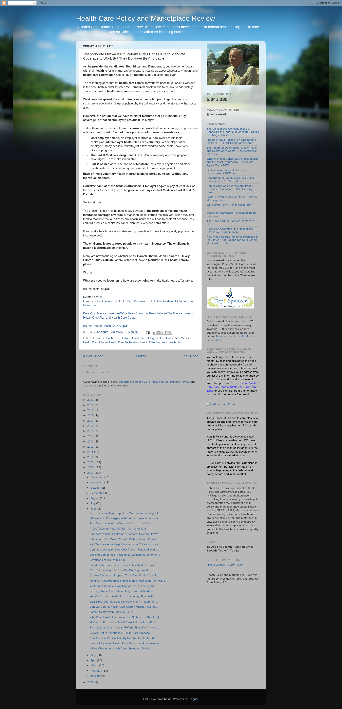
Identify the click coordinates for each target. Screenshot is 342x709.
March (94, 665)
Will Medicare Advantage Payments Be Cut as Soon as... (125, 544)
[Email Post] (147, 332)
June (93, 508)
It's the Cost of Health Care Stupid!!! (106, 325)
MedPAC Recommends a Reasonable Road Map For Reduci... (129, 580)
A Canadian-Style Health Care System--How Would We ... (126, 533)
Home (141, 356)
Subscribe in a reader (97, 372)
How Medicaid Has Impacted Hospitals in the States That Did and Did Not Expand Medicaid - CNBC (232, 240)
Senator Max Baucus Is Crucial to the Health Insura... (123, 565)
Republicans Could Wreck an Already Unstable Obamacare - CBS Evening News (230, 189)
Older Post (189, 356)
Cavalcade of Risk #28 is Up (107, 559)
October (95, 487)
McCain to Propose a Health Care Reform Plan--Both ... (124, 622)
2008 (90, 467)
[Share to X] (162, 333)
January (95, 675)
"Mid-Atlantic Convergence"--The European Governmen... (126, 518)
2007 (90, 472)
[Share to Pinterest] (170, 333)
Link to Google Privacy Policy (225, 564)
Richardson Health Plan (140, 342)
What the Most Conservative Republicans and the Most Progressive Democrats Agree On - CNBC (232, 162)
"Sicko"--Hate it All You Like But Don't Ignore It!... (120, 570)
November (97, 482)
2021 (90, 399)
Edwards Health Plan (106, 338)
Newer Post (93, 356)
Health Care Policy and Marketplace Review (145, 18)
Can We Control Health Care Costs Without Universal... (124, 606)
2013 (90, 441)
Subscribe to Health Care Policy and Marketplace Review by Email (231, 387)
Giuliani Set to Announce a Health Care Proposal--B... (123, 632)
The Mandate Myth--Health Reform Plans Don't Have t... (125, 627)
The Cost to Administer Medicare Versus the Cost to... (123, 523)
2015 (90, 431)
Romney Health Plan (169, 342)
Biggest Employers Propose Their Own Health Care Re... (125, 575)
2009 (90, 462)
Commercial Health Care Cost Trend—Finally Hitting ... (124, 549)
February (96, 670)
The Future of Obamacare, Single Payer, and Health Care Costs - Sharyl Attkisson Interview (232, 151)
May (93, 655)
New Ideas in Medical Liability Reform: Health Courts (122, 638)
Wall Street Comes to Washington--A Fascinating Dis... (123, 586)
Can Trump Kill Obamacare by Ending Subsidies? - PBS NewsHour (230, 180)
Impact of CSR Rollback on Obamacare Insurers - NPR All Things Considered (231, 141)
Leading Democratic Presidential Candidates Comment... (125, 554)
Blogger (193, 699)
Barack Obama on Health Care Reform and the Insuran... (125, 643)
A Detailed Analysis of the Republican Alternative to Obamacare (230, 230)
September (97, 493)
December (97, 477)
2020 (90, 405)
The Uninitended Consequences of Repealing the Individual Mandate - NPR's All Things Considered (233, 132)
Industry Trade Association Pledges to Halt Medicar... (123, 591)
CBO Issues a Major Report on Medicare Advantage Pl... (125, 513)
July (93, 503)
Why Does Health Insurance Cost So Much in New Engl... (125, 617)
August (95, 498)
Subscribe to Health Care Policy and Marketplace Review (155, 381)
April (93, 660)
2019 (90, 410)
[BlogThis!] (159, 333)
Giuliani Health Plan (133, 338)
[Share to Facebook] (166, 333)
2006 (90, 682)
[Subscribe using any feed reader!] (221, 404)
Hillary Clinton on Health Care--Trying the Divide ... (121, 648)
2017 (90, 420)
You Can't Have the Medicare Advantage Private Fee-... (124, 596)
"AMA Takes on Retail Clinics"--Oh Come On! (118, 528)
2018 (90, 415)
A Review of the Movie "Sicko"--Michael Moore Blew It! (123, 539)
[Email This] (155, 333)
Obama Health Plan (111, 342)
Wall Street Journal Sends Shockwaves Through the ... (124, 601)
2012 (90, 446)
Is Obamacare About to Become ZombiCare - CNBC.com (227, 172)
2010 (90, 457)
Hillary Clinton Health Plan (163, 338)
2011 (90, 452)
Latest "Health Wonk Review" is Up (111, 611)
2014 (90, 436)
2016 (90, 425)
